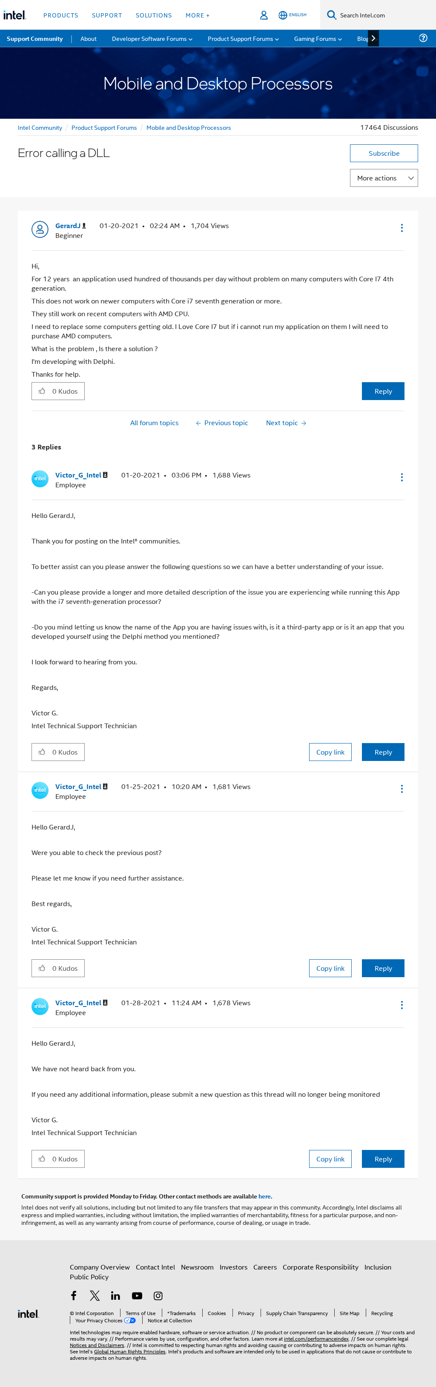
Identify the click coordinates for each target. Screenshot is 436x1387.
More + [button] (198, 14)
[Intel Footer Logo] (28, 1313)
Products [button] (60, 14)
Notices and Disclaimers (97, 1345)
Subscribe (384, 153)
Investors (233, 1267)
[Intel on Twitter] (95, 1296)
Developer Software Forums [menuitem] (149, 38)
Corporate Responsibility (321, 1267)
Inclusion (377, 1267)
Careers (265, 1267)
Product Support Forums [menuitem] (240, 38)
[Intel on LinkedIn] (116, 1296)
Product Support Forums (104, 127)
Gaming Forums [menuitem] (315, 38)
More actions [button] (376, 178)
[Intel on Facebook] (73, 1296)
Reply (383, 391)
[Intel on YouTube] (137, 1296)
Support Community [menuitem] (35, 38)
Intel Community (40, 127)
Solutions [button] (154, 14)
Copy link (330, 752)
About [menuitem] (88, 38)
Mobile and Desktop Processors (188, 127)
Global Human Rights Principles (130, 1351)
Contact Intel (155, 1267)
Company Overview (100, 1267)
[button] (401, 227)
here (264, 1196)
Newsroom (197, 1267)
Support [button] (107, 14)
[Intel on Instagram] (158, 1296)
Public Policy (89, 1276)
